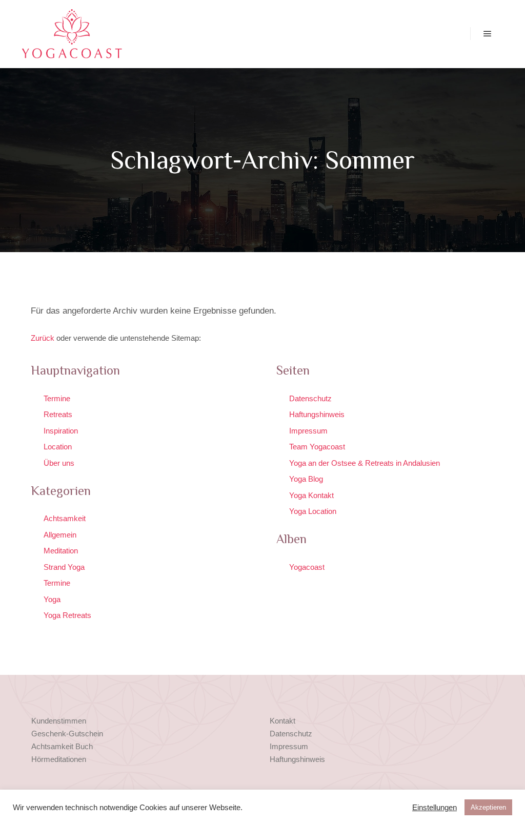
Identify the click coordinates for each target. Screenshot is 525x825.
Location (58, 446)
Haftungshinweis (317, 414)
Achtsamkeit (65, 518)
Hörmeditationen (58, 759)
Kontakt (282, 720)
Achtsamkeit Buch (62, 746)
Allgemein (60, 534)
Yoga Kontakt (311, 495)
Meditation (61, 550)
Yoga (52, 599)
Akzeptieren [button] (488, 807)
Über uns (59, 463)
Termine (57, 398)
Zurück (42, 338)
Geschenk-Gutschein (67, 733)
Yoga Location (312, 511)
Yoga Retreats (67, 615)
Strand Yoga (64, 567)
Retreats (58, 414)
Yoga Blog (306, 479)
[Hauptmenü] (487, 33)
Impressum (308, 430)
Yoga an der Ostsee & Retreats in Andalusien (364, 463)
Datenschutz (310, 398)
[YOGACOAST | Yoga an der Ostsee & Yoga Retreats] (72, 34)
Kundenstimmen (58, 720)
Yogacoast (307, 567)
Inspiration (61, 430)
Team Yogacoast (317, 446)
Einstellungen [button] (434, 807)
